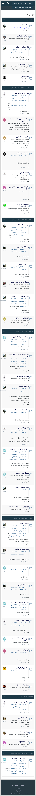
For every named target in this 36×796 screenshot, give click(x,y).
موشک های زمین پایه (21, 410)
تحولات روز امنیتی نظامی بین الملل (19, 187)
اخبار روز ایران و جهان (21, 702)
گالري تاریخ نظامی (13, 52)
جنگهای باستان (13, 98)
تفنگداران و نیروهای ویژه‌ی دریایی (13, 605)
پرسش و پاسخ (13, 771)
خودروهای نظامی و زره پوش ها (19, 355)
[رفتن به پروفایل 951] (4, 94)
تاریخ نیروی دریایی (22, 650)
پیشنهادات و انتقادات (13, 773)
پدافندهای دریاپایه (21, 590)
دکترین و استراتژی (22, 137)
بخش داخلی (30, 20)
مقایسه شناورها (13, 531)
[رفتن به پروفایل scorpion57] (4, 205)
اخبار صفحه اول (23, 717)
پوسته (22, 785)
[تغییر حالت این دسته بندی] (4, 19)
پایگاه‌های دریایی (21, 605)
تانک (23, 359)
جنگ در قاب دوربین (13, 108)
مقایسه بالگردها (13, 252)
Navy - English (23, 685)
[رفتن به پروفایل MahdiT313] (4, 138)
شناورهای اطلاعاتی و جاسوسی (13, 536)
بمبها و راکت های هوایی (21, 269)
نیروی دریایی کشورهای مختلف (21, 607)
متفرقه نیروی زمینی (22, 473)
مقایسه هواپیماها (13, 235)
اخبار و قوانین (24, 25)
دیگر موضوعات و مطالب (20, 758)
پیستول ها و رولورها (13, 454)
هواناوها (22, 572)
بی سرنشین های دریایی (13, 533)
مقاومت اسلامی (21, 103)
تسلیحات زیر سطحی (13, 590)
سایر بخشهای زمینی (22, 487)
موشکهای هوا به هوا (21, 267)
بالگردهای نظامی (23, 246)
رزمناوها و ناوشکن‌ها (13, 526)
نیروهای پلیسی (21, 766)
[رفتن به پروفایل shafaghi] (4, 283)
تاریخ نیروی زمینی (21, 342)
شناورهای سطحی (23, 523)
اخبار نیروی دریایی (22, 667)
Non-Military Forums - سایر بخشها (22, 753)
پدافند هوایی (21, 299)
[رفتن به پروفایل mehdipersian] (4, 337)
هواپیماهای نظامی (22, 225)
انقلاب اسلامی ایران (21, 761)
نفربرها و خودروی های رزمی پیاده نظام (21, 361)
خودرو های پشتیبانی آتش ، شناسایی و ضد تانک (21, 364)
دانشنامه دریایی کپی (21, 610)
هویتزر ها (21, 389)
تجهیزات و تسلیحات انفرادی (19, 449)
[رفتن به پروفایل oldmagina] (4, 718)
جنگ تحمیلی (24, 172)
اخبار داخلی (21, 670)
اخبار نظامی (21, 704)
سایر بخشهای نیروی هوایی (19, 296)
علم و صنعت (13, 768)
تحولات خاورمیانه (21, 191)
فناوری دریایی (13, 623)
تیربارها (14, 452)
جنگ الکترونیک (21, 433)
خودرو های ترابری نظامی (13, 361)
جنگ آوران (13, 101)
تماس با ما (15, 785)
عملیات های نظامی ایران (21, 155)
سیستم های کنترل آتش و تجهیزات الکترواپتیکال (13, 433)
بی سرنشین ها (13, 227)
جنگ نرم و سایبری (13, 103)
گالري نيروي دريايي (21, 52)
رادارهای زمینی (21, 430)
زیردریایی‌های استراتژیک (21, 552)
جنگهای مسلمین (21, 101)
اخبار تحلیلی (21, 707)
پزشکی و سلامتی (21, 773)
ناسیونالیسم (13, 763)
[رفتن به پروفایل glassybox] (4, 668)
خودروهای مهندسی (13, 359)
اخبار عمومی (13, 704)
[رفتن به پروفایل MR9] (4, 26)
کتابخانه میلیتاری (23, 64)
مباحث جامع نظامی (22, 93)
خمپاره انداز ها (21, 391)
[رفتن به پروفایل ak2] (4, 77)
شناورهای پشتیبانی (21, 533)
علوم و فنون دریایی (22, 620)
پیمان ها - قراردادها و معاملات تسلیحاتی (18, 120)
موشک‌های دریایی (13, 587)
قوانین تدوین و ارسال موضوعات (22, 4)
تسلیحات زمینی (21, 339)
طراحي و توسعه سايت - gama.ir (18, 794)
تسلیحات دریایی (23, 584)
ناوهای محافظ (21, 528)
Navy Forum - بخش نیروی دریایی (23, 518)
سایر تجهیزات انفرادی (13, 459)
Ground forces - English (19, 507)
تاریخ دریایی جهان (13, 652)
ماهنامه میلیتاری (23, 36)
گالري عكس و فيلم (22, 47)
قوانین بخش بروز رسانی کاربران (22, 7)
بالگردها (22, 569)
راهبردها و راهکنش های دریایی (20, 639)
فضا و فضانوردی (13, 304)
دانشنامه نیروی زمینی (21, 490)
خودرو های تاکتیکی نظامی (13, 364)
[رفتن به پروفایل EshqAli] (4, 37)
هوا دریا (26, 567)
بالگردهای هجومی (21, 249)
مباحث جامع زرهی (22, 376)
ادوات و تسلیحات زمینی (20, 336)
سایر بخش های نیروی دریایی (19, 602)
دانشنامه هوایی (21, 306)
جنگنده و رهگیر (21, 227)
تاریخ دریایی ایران (21, 652)
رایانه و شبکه (24, 732)
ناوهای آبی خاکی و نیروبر (21, 536)
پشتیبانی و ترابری (21, 230)
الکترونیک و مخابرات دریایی (21, 623)
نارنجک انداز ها (21, 459)
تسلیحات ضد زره (21, 344)
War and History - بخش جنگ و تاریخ (22, 88)
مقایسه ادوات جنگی (13, 342)
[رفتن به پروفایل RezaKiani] (4, 120)
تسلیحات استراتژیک (21, 108)
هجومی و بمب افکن (21, 232)
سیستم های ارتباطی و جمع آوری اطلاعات (13, 430)
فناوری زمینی (13, 339)
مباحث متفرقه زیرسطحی (13, 554)
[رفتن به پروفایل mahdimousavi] (4, 733)
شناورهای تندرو (21, 531)
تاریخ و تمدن (21, 96)
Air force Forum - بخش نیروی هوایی (22, 220)
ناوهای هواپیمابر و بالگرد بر (21, 526)
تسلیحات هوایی (23, 264)
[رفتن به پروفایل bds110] (4, 550)
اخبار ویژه (21, 709)
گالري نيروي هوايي (21, 50)
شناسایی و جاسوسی (13, 230)
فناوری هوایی (13, 299)
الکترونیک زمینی (23, 427)
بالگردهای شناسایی (21, 252)
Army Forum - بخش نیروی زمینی (23, 332)
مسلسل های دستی (21, 454)
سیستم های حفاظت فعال (13, 344)
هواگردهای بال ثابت (13, 569)
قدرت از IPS (18, 791)
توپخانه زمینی (24, 386)
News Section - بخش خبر (25, 697)
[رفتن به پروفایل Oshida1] (4, 187)
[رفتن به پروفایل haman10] (4, 686)
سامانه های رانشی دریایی (13, 625)
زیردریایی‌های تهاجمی (13, 552)
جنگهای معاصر (21, 98)
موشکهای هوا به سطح (13, 267)
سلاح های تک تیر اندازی (21, 457)
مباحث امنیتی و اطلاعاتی (13, 766)
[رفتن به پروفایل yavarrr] (4, 319)
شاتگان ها (13, 457)
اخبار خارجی (13, 670)
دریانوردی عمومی (21, 625)
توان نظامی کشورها (13, 106)
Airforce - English (22, 318)
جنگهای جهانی (13, 96)
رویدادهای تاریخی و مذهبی (21, 763)
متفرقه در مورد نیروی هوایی (19, 282)
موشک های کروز (13, 412)
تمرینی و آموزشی (21, 235)
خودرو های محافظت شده (21, 366)
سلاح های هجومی (21, 452)
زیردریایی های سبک (21, 554)
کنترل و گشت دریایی (13, 232)
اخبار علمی (13, 707)
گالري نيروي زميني (13, 50)
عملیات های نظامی (22, 153)
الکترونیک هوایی (21, 301)
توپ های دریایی (21, 587)
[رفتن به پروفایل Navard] (4, 154)
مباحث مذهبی (13, 761)
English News (23, 741)
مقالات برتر (25, 76)
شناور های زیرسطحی (22, 549)
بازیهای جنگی (21, 768)
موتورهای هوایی (13, 301)
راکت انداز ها (13, 389)
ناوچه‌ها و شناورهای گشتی (13, 528)
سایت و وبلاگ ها (21, 771)
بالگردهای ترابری (13, 249)
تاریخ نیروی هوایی (21, 304)
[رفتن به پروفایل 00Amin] (4, 742)
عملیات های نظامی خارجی (13, 155)
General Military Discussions (22, 205)
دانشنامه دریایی (13, 607)
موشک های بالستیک (21, 412)
